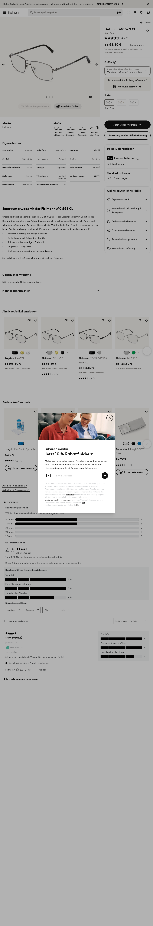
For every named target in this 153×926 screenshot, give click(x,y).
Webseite (70, 494)
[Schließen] (109, 418)
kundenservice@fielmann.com (57, 500)
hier (83, 502)
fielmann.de (91, 468)
